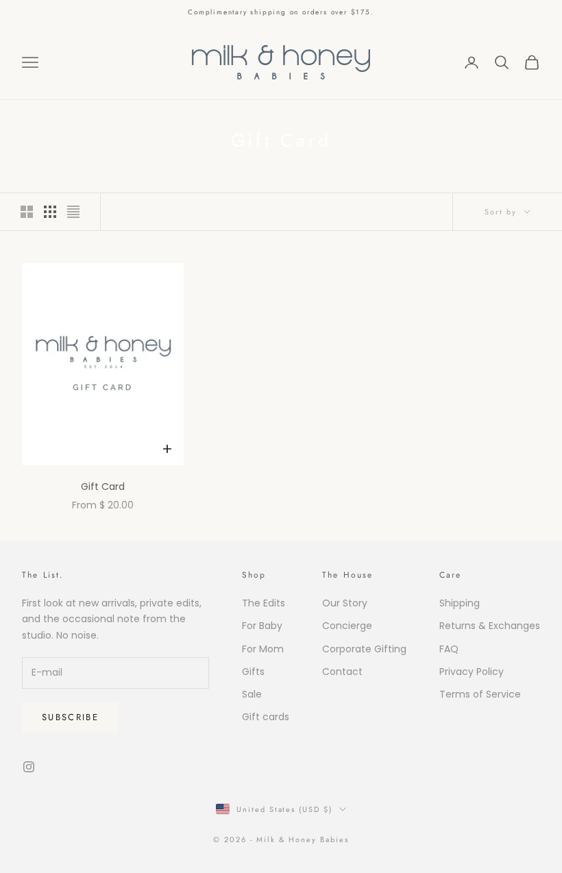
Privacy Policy (471, 671)
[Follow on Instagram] (29, 767)
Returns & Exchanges (489, 625)
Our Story (344, 603)
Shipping (459, 603)
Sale (252, 694)
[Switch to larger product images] (27, 211)
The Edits (263, 603)
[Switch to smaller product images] (50, 211)
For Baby (262, 625)
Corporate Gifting (364, 649)
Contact (342, 671)
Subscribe (70, 717)
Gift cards (265, 717)
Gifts (253, 671)
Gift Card (103, 486)
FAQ (449, 649)
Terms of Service (480, 694)
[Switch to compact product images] (73, 211)
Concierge (347, 625)
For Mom (263, 649)
